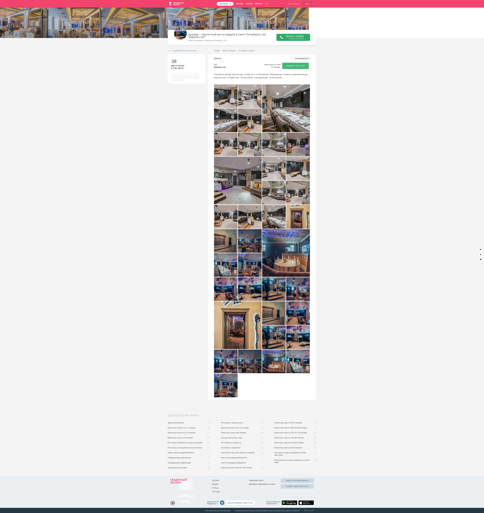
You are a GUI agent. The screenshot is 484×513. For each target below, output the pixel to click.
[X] (480, 259)
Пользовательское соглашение (217, 510)
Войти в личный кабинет (297, 481)
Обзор (217, 50)
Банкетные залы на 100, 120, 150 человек (295, 432)
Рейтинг (259, 4)
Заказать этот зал (295, 66)
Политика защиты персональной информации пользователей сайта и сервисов (267, 510)
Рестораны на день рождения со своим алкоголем (295, 453)
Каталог (215, 480)
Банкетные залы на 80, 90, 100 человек (242, 467)
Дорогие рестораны (189, 423)
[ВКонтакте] (480, 249)
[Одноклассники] (480, 254)
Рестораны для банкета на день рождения (189, 442)
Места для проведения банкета (242, 457)
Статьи (249, 4)
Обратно (217, 58)
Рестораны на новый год (242, 442)
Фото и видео (229, 50)
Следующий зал (302, 58)
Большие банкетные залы (242, 438)
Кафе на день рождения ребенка (189, 452)
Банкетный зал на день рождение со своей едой (295, 461)
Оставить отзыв (246, 50)
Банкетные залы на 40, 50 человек (295, 448)
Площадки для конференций (189, 463)
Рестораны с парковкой (242, 448)
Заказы (239, 4)
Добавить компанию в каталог (262, 484)
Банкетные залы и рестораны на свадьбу (242, 452)
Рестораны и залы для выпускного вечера (189, 448)
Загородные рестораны (189, 467)
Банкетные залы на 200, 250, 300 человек (295, 428)
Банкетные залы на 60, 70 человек (295, 423)
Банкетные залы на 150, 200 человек (295, 438)
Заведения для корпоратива (189, 457)
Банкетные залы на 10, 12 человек (189, 428)
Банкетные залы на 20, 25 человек (189, 432)
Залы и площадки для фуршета (242, 463)
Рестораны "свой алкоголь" (242, 423)
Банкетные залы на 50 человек (189, 438)
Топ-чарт (216, 491)
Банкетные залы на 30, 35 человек (242, 428)
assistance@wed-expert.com (240, 503)
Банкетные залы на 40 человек (242, 432)
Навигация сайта (256, 480)
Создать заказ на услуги (297, 486)
